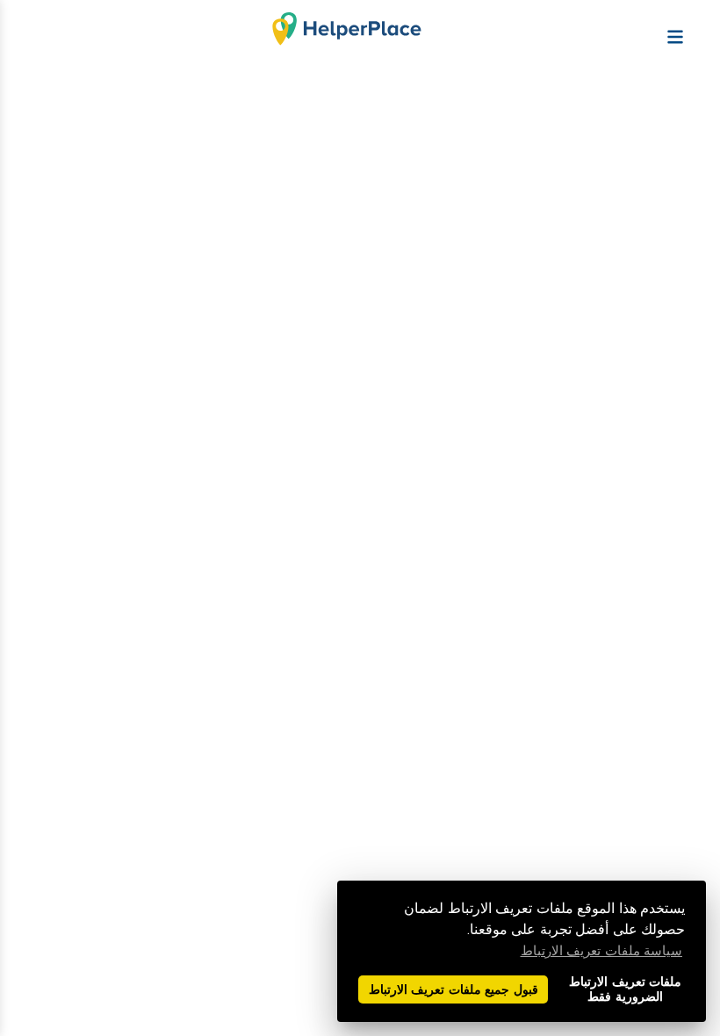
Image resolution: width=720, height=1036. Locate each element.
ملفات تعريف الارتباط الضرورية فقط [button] (625, 989)
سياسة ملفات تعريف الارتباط (602, 951)
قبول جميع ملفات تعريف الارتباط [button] (453, 989)
